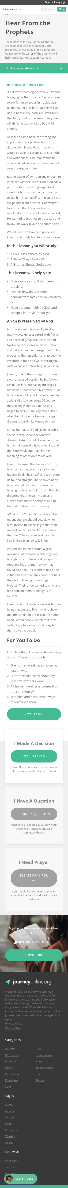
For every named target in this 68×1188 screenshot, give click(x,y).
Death (9, 1068)
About (9, 1142)
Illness (39, 1061)
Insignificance (44, 1068)
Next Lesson (34, 714)
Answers (10, 1111)
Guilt (38, 1049)
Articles (9, 1117)
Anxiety (10, 1049)
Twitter (9, 1167)
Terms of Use (13, 1028)
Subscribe (34, 955)
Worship (10, 1136)
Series (9, 1124)
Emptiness (11, 1080)
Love (38, 1074)
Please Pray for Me (34, 878)
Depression (12, 1074)
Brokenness (12, 1055)
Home (9, 1105)
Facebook (11, 1161)
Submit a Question (34, 814)
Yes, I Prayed (34, 756)
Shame (40, 1080)
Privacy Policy (13, 1023)
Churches (11, 1130)
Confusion (11, 1061)
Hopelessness (44, 1055)
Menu (62, 9)
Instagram (11, 1173)
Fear (8, 1086)
